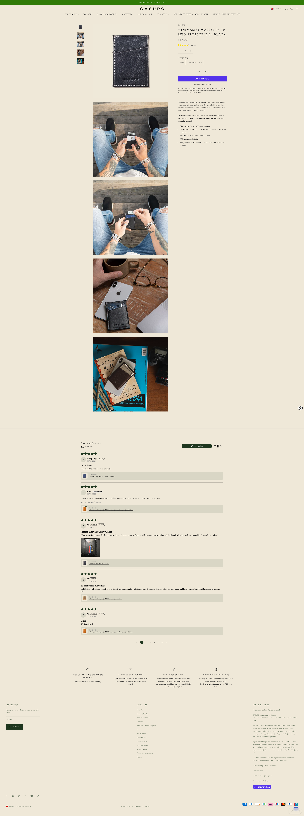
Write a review (197, 446)
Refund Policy (142, 749)
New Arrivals (71, 14)
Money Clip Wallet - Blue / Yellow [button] (102, 477)
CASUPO (181, 25)
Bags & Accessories (107, 14)
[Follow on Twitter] (13, 796)
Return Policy (142, 737)
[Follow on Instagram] (19, 796)
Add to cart (202, 71)
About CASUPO (142, 714)
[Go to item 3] (80, 44)
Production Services (144, 718)
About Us (127, 14)
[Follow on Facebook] (7, 796)
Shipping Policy (142, 745)
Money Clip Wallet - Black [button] (99, 564)
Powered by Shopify (143, 806)
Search (139, 757)
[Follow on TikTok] (38, 796)
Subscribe (14, 727)
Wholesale (163, 14)
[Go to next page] (167, 642)
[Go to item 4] (80, 52)
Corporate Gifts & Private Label (190, 14)
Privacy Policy (142, 741)
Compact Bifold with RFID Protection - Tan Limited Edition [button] (111, 510)
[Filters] (215, 446)
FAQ (138, 730)
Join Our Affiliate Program (146, 726)
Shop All (140, 710)
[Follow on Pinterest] (25, 796)
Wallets (87, 14)
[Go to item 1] (80, 27)
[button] (183, 45)
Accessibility (141, 734)
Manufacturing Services (226, 14)
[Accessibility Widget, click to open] (300, 408)
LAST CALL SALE (144, 14)
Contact (140, 722)
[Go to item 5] (80, 61)
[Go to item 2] (80, 35)
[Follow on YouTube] (31, 796)
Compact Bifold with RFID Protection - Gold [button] (105, 599)
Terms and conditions (145, 753)
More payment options (202, 84)
